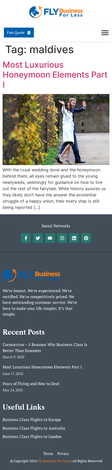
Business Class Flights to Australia (34, 428)
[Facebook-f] (25, 238)
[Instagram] (62, 238)
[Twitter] (38, 238)
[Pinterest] (86, 238)
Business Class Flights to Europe (32, 419)
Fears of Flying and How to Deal (31, 383)
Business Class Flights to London (32, 436)
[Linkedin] (74, 238)
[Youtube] (50, 238)
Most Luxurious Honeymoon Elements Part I (55, 75)
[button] (105, 33)
